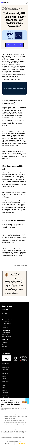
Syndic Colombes (5, 373)
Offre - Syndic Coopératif (6, 323)
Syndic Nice (4, 385)
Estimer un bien (4, 313)
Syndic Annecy (4, 366)
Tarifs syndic (4, 325)
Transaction (5, 309)
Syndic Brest (4, 371)
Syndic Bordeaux (5, 369)
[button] (27, 2)
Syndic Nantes (4, 384)
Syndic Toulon (4, 390)
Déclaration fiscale (5, 334)
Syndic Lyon (4, 378)
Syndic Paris (4, 387)
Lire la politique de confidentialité (7, 439)
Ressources (5, 339)
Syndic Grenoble (5, 375)
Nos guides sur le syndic (6, 397)
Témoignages (4, 341)
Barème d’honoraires (5, 315)
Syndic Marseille (5, 380)
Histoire (3, 348)
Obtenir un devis (6, 358)
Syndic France (5, 364)
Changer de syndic (5, 327)
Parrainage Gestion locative (7, 336)
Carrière (3, 349)
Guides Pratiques (5, 342)
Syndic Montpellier (5, 381)
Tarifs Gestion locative (6, 332)
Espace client (6, 354)
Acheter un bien (4, 311)
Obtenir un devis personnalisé (14, 45)
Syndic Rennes (4, 389)
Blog (2, 344)
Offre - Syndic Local (5, 321)
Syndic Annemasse (5, 367)
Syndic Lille (4, 376)
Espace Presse (4, 346)
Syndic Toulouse (5, 392)
